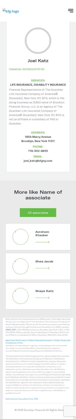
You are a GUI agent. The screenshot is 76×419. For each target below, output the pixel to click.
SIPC (14, 330)
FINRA (8, 330)
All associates (38, 213)
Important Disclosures (16, 340)
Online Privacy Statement (40, 340)
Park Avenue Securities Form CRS (21, 399)
